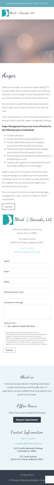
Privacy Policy (27, 475)
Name (7, 261)
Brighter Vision (38, 480)
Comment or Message (13, 302)
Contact (8, 206)
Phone (6, 281)
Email (7, 271)
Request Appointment (27, 420)
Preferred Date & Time (13, 292)
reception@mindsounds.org (27, 251)
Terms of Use (10, 323)
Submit (9, 350)
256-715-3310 (27, 248)
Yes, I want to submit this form (21, 326)
